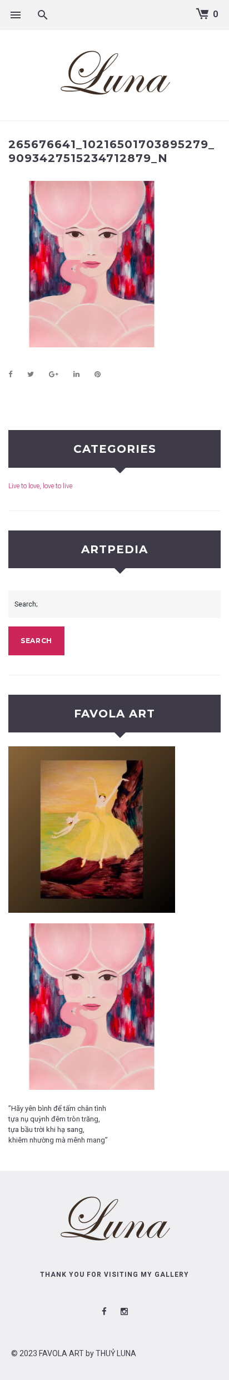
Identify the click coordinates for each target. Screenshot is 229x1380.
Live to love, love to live (40, 486)
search (36, 640)
